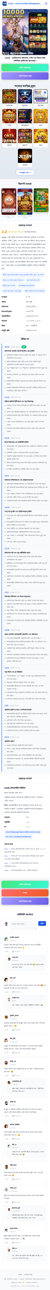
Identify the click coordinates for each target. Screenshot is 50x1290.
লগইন (25, 893)
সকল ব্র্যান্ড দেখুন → (25, 172)
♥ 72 (6, 1053)
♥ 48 (6, 1202)
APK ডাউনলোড (25, 67)
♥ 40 (6, 1076)
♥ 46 (6, 952)
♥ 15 (6, 992)
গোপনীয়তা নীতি (28, 1275)
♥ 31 (6, 1139)
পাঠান (42, 923)
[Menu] (46, 3)
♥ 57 (6, 1179)
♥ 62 (6, 1243)
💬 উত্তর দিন (16, 952)
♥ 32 (6, 1030)
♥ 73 (6, 1116)
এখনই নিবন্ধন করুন (25, 76)
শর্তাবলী (20, 1275)
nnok (4, 237)
